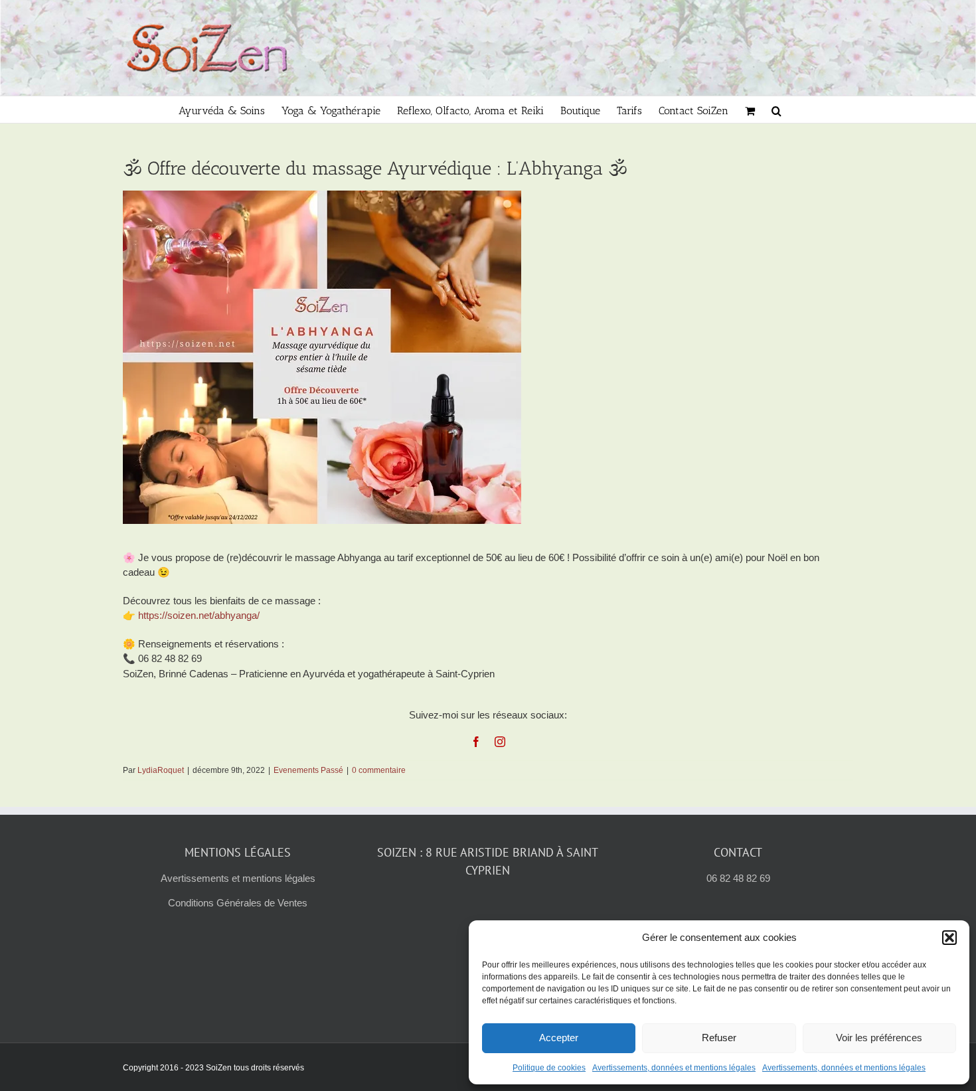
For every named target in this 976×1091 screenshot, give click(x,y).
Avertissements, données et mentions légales (674, 1067)
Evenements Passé (308, 770)
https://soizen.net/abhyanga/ (199, 615)
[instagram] (500, 741)
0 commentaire (379, 770)
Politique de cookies (549, 1067)
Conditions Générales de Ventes (237, 902)
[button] (949, 937)
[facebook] (476, 741)
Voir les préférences (879, 1037)
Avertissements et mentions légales (238, 878)
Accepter (558, 1037)
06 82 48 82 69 (738, 878)
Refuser (719, 1037)
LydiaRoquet (160, 770)
